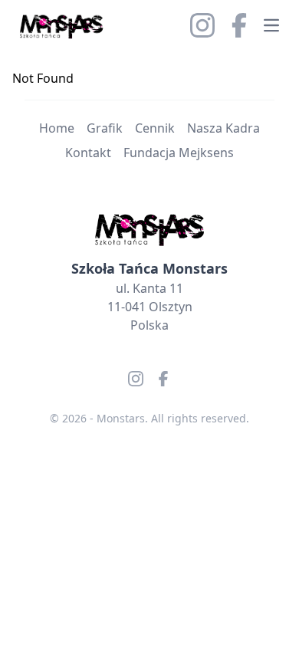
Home (56, 128)
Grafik (105, 128)
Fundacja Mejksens (178, 152)
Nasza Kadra (223, 128)
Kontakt (88, 152)
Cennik (155, 128)
